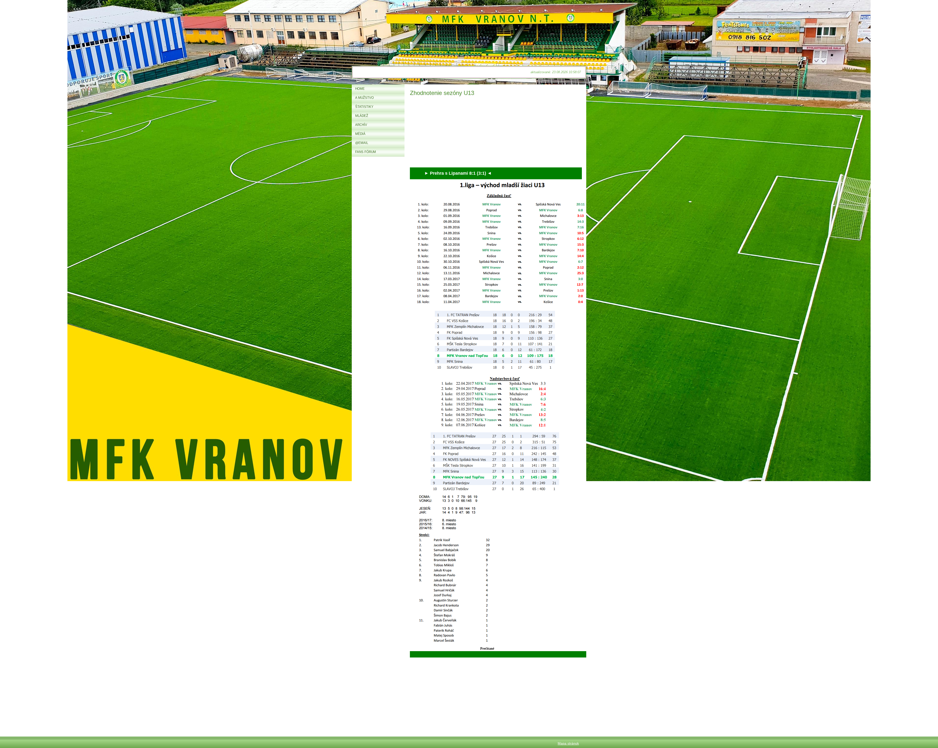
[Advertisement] (496, 133)
